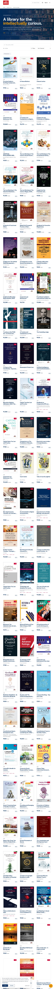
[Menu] (50, 3)
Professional (6, 53)
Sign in (46, 2)
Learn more (27, 985)
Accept (5, 985)
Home (4, 7)
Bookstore (9, 7)
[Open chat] (51, 986)
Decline (11, 985)
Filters (33, 48)
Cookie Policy (5, 982)
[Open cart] (42, 3)
